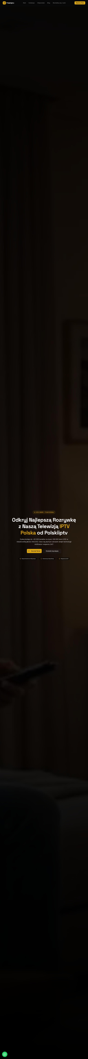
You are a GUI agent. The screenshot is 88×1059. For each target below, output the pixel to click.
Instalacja (32, 3)
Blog (48, 3)
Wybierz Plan (80, 3)
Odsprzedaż (41, 3)
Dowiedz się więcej (52, 551)
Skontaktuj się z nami (59, 3)
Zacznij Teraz (35, 551)
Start (24, 3)
